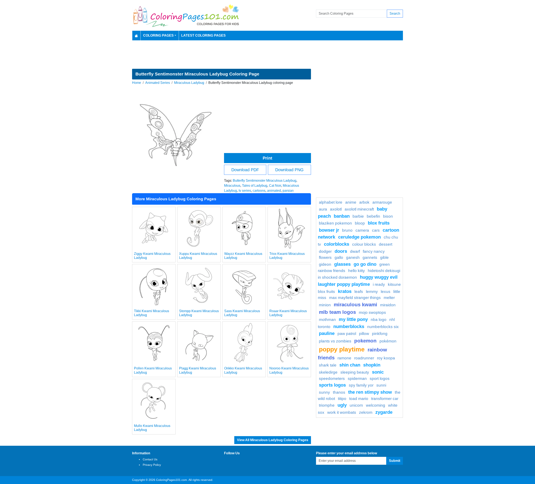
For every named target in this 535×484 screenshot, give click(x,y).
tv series (245, 190)
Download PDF (245, 169)
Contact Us (150, 459)
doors (341, 251)
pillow (364, 333)
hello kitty (356, 270)
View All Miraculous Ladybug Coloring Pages (272, 440)
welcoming (375, 405)
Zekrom (365, 412)
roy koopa (386, 358)
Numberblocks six (383, 326)
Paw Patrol (347, 333)
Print (267, 158)
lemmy (372, 291)
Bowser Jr (329, 230)
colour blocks (364, 244)
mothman (327, 319)
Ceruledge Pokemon (359, 237)
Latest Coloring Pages (203, 35)
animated (274, 190)
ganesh (353, 257)
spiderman (357, 378)
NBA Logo (378, 319)
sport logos (380, 378)
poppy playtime (342, 349)
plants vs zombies (335, 341)
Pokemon (365, 341)
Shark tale (327, 365)
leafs (358, 291)
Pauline (327, 333)
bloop (360, 223)
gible (384, 257)
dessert (385, 244)
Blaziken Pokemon (335, 223)
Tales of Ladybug (254, 185)
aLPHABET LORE (330, 202)
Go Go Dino (365, 264)
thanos (339, 392)
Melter (389, 297)
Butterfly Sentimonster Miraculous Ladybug (264, 180)
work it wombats (341, 412)
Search (395, 13)
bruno (347, 230)
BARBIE (358, 216)
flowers (325, 257)
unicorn (356, 405)
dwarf (355, 251)
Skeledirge (328, 372)
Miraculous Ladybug (189, 82)
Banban (342, 216)
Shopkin (371, 365)
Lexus (385, 291)
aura (323, 209)
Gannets (370, 257)
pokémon (388, 341)
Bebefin (373, 216)
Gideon (325, 264)
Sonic (378, 372)
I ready (379, 284)
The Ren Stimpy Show (370, 392)
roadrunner (364, 358)
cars (376, 230)
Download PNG (289, 169)
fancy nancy (374, 251)
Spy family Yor (361, 385)
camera (362, 230)
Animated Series (157, 82)
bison (388, 216)
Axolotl (336, 209)
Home (136, 82)
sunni (381, 385)
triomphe (327, 405)
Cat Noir (275, 185)
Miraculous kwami (355, 304)
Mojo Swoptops (372, 312)
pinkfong (379, 333)
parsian (288, 190)
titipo (342, 398)
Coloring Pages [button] (158, 35)
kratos (345, 291)
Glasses (342, 264)
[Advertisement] (267, 54)
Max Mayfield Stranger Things (355, 297)
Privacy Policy (152, 464)
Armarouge (382, 202)
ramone (344, 358)
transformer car (384, 398)
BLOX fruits (379, 223)
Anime (350, 202)
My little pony (353, 319)
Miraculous (232, 185)
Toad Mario (358, 398)
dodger (325, 251)
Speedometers (332, 378)
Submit (394, 460)
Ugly (342, 405)
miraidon (388, 305)
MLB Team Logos (337, 312)
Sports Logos (332, 385)
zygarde (383, 412)
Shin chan (349, 365)
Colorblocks (336, 244)
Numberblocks (348, 326)
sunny (324, 392)
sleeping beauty (354, 372)
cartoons (259, 190)
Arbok (364, 202)
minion (325, 305)
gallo (339, 257)
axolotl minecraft (359, 209)
